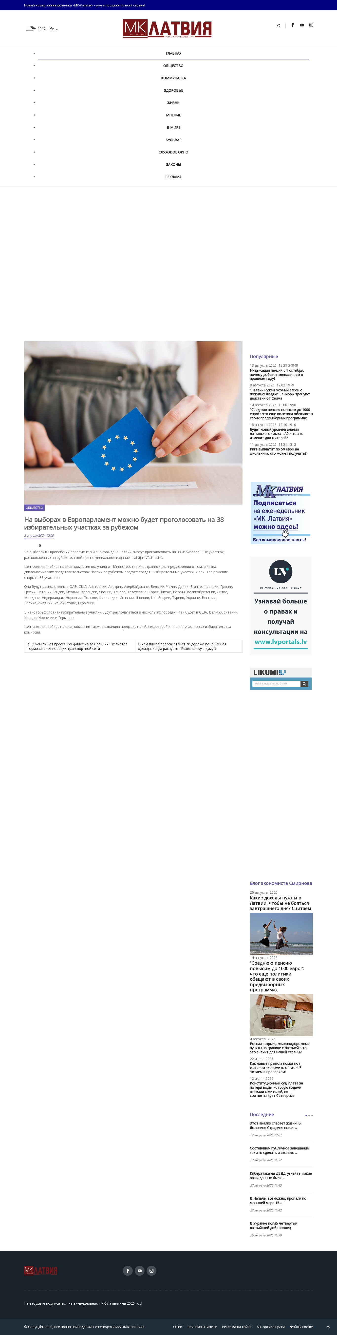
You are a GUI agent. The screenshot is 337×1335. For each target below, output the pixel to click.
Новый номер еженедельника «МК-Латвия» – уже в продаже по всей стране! (84, 5)
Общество (173, 65)
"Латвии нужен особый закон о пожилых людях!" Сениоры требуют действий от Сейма (280, 394)
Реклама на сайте (237, 1326)
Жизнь (173, 102)
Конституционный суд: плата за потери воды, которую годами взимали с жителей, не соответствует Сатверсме (276, 1089)
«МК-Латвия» (133, 1326)
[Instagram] (311, 25)
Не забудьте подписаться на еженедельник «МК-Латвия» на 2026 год (82, 1303)
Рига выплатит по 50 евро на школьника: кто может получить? (278, 451)
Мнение (173, 115)
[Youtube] (301, 25)
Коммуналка (173, 78)
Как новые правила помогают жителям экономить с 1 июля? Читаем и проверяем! (275, 1067)
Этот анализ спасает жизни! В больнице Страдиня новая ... (275, 1125)
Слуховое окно (173, 152)
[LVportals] (281, 605)
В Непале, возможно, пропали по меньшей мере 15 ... (278, 1200)
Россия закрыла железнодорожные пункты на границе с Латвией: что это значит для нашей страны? (280, 1047)
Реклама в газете (202, 1326)
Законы (173, 164)
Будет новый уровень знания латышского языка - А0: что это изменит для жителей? (276, 433)
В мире (173, 127)
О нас (178, 1326)
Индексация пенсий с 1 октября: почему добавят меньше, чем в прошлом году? (277, 374)
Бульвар (174, 139)
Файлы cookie (301, 1326)
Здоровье (173, 90)
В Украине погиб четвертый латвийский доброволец (273, 1225)
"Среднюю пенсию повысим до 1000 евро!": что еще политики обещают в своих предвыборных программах (281, 413)
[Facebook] (292, 25)
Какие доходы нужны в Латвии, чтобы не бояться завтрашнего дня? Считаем (280, 903)
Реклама (173, 176)
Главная (173, 53)
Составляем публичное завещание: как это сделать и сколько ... (280, 1150)
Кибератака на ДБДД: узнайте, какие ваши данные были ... (281, 1175)
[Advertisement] (168, 226)
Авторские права (271, 1326)
